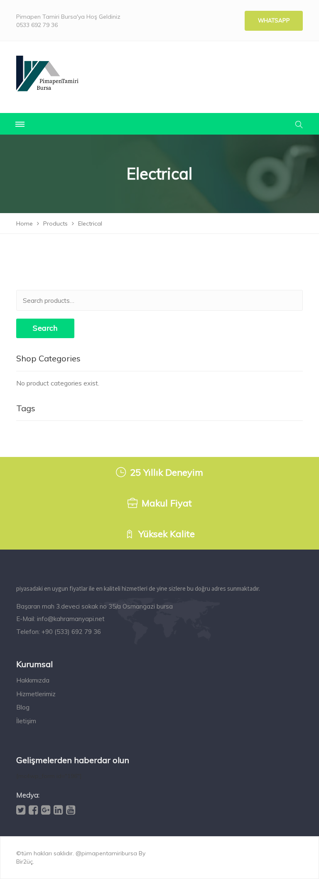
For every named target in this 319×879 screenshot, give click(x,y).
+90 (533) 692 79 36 (71, 632)
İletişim (26, 721)
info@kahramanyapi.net (71, 619)
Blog (22, 707)
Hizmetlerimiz (36, 694)
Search (45, 328)
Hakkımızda (32, 680)
